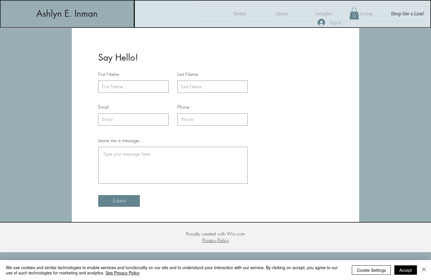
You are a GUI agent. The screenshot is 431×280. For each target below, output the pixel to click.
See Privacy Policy (123, 273)
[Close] (423, 270)
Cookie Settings (371, 270)
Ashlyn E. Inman (67, 13)
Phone (183, 107)
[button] (354, 14)
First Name (108, 74)
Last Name (187, 74)
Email (103, 107)
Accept (405, 270)
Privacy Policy (215, 240)
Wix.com (236, 234)
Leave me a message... (120, 140)
